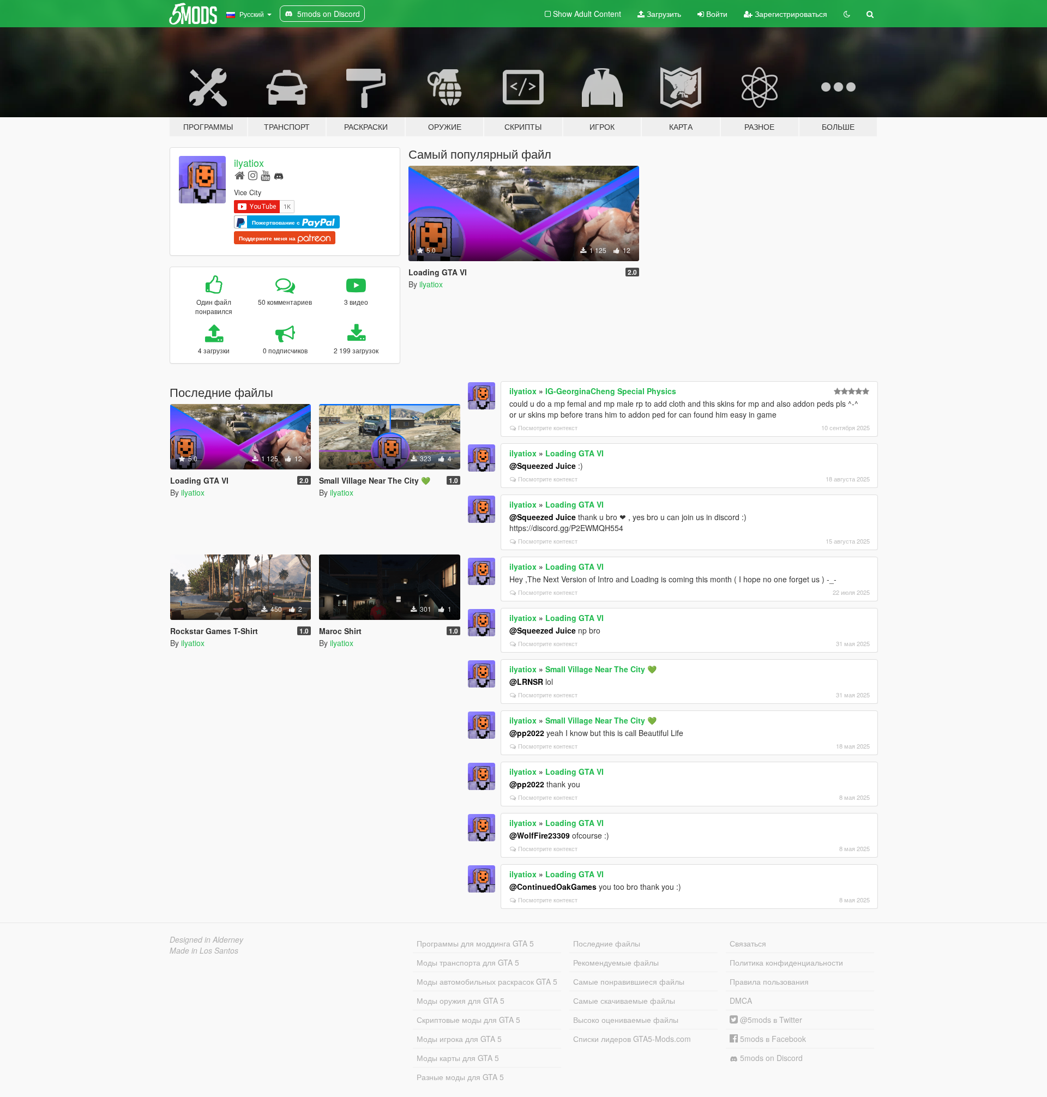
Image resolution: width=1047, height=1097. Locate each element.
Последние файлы (606, 943)
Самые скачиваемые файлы (624, 1000)
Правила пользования (769, 981)
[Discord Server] (279, 175)
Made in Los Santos (204, 950)
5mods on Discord (770, 1057)
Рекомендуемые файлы (616, 962)
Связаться (748, 943)
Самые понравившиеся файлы (628, 981)
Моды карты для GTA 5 (458, 1057)
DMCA (741, 1000)
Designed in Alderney (206, 939)
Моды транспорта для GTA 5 (468, 962)
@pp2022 (526, 732)
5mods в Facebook (772, 1038)
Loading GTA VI (574, 453)
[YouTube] (265, 175)
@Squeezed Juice (542, 465)
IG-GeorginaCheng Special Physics (610, 390)
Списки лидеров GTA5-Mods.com (632, 1038)
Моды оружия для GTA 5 (460, 1000)
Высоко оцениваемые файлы (625, 1019)
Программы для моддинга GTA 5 (475, 943)
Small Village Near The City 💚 (601, 669)
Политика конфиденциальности (786, 962)
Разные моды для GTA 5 (460, 1076)
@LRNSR (526, 681)
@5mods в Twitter (770, 1019)
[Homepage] (239, 175)
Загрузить (663, 13)
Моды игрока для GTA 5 (459, 1038)
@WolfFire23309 (539, 835)
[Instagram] (253, 175)
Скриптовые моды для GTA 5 (468, 1019)
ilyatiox (249, 162)
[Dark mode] (846, 13)
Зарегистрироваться (790, 13)
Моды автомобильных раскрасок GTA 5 (487, 981)
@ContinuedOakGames (553, 886)
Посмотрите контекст (547, 427)
